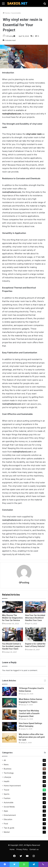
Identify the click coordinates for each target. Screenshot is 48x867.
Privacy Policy (22, 849)
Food (6, 824)
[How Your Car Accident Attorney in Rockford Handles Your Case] (35, 607)
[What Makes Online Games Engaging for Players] (9, 703)
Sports (6, 794)
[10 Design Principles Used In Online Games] (9, 691)
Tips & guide (9, 828)
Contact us (34, 849)
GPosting (24, 582)
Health (6, 781)
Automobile (16, 13)
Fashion (7, 798)
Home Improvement (12, 786)
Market (7, 832)
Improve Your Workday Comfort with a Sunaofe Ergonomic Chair (29, 713)
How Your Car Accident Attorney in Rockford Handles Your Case (35, 617)
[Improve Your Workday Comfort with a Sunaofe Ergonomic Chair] (9, 714)
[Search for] (44, 4)
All (5, 760)
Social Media (9, 807)
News (6, 764)
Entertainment (10, 815)
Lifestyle (7, 777)
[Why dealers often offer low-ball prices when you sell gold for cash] (9, 738)
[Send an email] (14, 36)
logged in (17, 670)
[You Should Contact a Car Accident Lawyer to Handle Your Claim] (12, 634)
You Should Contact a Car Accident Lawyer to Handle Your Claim (12, 646)
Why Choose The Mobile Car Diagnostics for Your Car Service (12, 617)
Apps (6, 811)
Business (7, 769)
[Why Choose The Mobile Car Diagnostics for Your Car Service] (12, 607)
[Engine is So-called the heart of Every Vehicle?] (35, 634)
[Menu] (3, 4)
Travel (6, 790)
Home (7, 13)
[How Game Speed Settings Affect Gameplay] (9, 726)
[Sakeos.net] (17, 3)
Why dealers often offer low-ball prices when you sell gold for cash (32, 737)
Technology (9, 773)
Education (8, 819)
